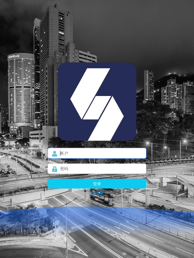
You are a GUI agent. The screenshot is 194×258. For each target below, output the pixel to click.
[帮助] (97, 192)
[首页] (92, 192)
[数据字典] (101, 192)
